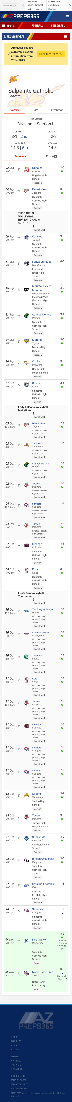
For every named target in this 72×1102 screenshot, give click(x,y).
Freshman (57, 110)
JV (36, 110)
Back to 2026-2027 (51, 54)
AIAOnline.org (18, 1088)
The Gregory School (42, 611)
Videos (14, 1037)
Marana (37, 341)
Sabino (37, 445)
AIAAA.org (16, 1069)
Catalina (37, 238)
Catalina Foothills (43, 885)
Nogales (37, 169)
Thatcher (37, 657)
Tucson (36, 485)
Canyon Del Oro (41, 316)
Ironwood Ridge (41, 263)
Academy (15, 1045)
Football (37, 25)
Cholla (37, 363)
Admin (14, 1049)
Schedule (20, 156)
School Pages (18, 1080)
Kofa (35, 571)
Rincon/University (43, 860)
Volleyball (58, 25)
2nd (23, 136)
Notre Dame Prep (42, 973)
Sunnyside (38, 838)
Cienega (37, 545)
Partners (15, 1065)
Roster (50, 156)
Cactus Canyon (40, 634)
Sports (11, 25)
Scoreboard (17, 1076)
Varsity (14, 110)
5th (25, 147)
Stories (15, 1056)
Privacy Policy (19, 1084)
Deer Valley (39, 941)
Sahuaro (36, 505)
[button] (70, 5)
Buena (36, 385)
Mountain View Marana (41, 289)
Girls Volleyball (10, 5)
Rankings (15, 1041)
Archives (15, 1060)
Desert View (39, 191)
